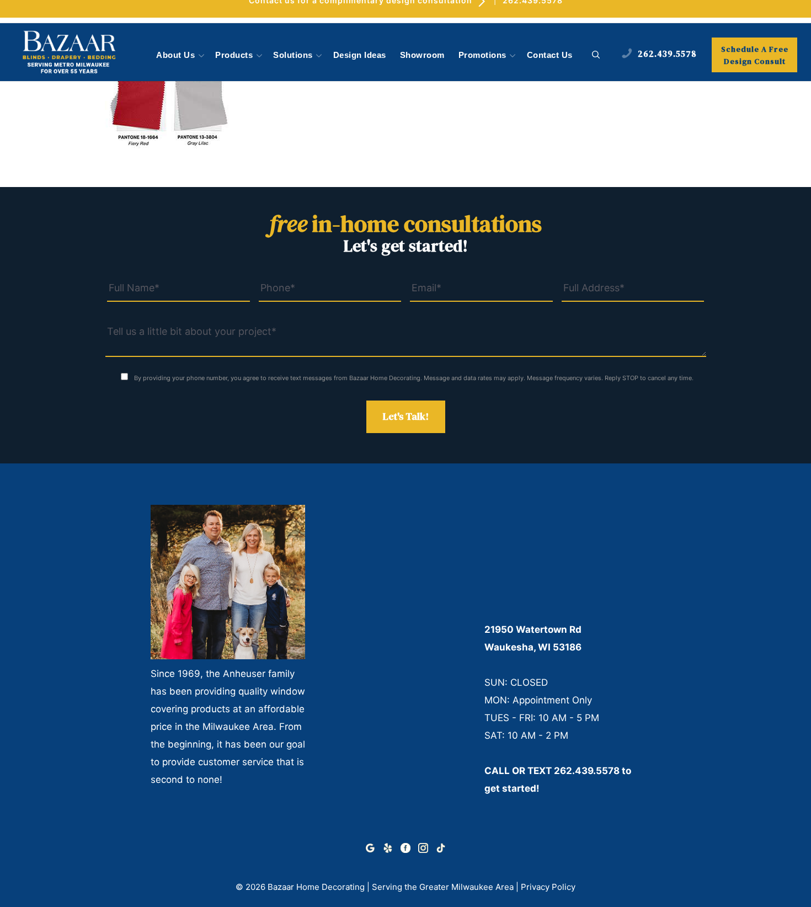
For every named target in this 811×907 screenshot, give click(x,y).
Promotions (482, 55)
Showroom (422, 55)
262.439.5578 (587, 770)
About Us (175, 55)
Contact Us (550, 55)
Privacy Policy (548, 887)
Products (234, 55)
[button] (596, 55)
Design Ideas (359, 55)
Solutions (293, 55)
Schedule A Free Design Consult (754, 55)
